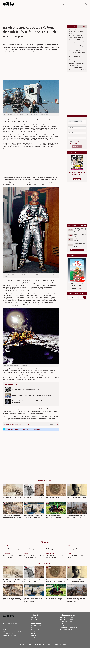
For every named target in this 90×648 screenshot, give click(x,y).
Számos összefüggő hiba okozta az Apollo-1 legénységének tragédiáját (31, 395)
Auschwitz (48, 545)
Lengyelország (6, 553)
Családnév (70, 125)
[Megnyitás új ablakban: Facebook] (13, 624)
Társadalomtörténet (50, 553)
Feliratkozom (77, 146)
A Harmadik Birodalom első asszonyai (77, 173)
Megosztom (54, 41)
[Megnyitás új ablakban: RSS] (19, 624)
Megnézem (77, 179)
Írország (69, 553)
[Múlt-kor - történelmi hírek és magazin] (9, 4)
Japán (25, 545)
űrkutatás (28, 424)
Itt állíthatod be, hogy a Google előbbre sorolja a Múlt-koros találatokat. (25, 429)
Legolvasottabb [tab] (82, 26)
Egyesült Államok (14, 424)
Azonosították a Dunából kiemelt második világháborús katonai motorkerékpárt (76, 517)
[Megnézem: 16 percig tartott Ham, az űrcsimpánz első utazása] (8, 389)
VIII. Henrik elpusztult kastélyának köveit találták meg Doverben (77, 63)
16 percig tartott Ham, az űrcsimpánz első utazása (26, 389)
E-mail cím (70, 136)
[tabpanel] (77, 50)
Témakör (69, 119)
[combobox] (76, 123)
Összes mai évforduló (77, 250)
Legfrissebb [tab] (72, 26)
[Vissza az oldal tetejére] (87, 645)
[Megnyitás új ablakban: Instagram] (16, 624)
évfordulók (21, 424)
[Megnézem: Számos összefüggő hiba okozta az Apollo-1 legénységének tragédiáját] (8, 395)
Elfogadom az (77, 142)
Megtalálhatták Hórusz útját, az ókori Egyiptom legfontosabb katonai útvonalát (33, 517)
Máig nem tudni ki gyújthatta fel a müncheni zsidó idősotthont (77, 58)
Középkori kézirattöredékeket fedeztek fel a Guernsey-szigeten (77, 31)
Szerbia (26, 553)
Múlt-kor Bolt (36, 623)
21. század (5, 545)
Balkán (68, 545)
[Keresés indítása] (86, 4)
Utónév (69, 130)
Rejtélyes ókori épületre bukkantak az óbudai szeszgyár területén (77, 41)
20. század (6, 424)
